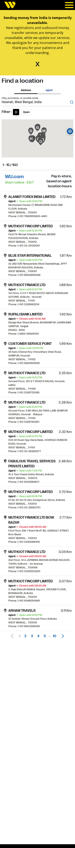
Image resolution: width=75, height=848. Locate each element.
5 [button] (45, 636)
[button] (61, 636)
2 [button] (25, 636)
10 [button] (54, 636)
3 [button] (32, 636)
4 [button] (38, 636)
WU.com (14, 176)
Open (26, 112)
